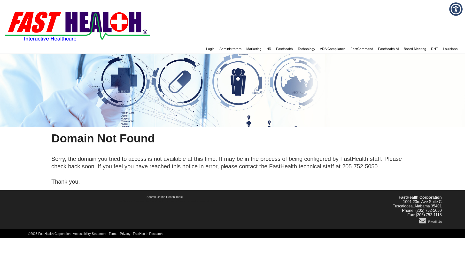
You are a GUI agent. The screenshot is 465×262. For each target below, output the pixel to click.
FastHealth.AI (388, 49)
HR (268, 49)
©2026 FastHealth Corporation (49, 234)
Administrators (230, 49)
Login (210, 49)
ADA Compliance (333, 49)
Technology (306, 49)
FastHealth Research (148, 234)
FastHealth (284, 49)
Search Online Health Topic (165, 197)
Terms (113, 234)
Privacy (125, 234)
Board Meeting (415, 49)
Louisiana (450, 49)
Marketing (254, 49)
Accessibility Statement (89, 234)
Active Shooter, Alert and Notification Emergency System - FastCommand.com (164, 201)
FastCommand (361, 49)
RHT (434, 49)
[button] (456, 9)
